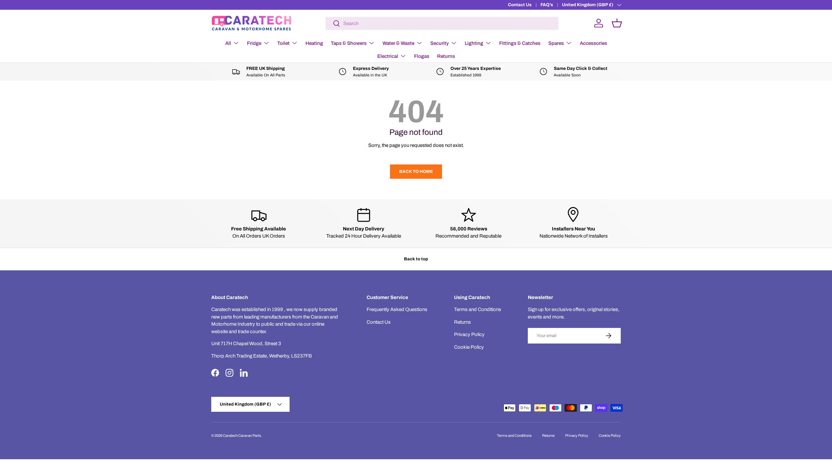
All (228, 43)
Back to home (416, 171)
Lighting (474, 43)
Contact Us (520, 4)
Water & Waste (398, 43)
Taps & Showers (349, 43)
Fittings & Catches (519, 43)
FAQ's (546, 4)
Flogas (421, 56)
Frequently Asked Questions (397, 309)
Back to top (416, 258)
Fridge (254, 43)
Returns (446, 56)
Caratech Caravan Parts (242, 435)
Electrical (387, 56)
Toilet (283, 43)
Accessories (593, 43)
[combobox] (442, 23)
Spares (556, 43)
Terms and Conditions (477, 309)
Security (439, 43)
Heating (314, 43)
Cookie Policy (469, 347)
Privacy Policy (469, 334)
